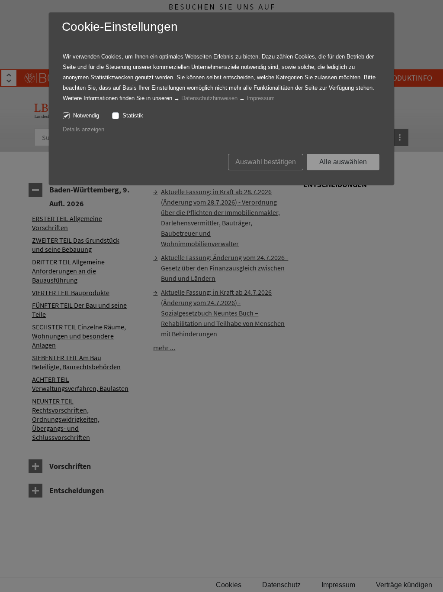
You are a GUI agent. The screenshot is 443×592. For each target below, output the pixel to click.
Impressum (261, 98)
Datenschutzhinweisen (209, 98)
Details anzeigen (83, 129)
